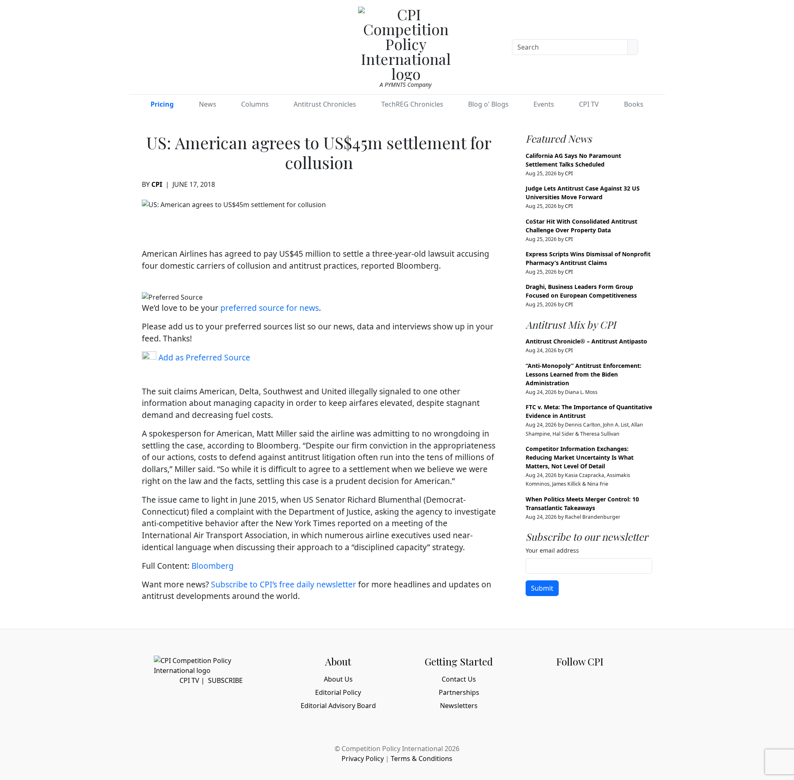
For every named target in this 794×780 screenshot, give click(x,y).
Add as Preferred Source (203, 357)
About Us (338, 679)
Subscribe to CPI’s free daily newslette (282, 584)
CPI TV (589, 104)
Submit (542, 588)
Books (633, 104)
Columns (255, 104)
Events (543, 104)
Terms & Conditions (421, 758)
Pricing (162, 104)
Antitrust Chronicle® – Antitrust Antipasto (586, 341)
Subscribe (225, 680)
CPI (156, 184)
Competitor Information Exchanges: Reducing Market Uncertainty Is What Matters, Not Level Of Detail (580, 457)
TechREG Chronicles (412, 104)
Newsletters (459, 705)
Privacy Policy (363, 758)
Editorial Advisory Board (338, 705)
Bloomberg (212, 565)
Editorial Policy (338, 692)
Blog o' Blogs (488, 104)
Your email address (552, 550)
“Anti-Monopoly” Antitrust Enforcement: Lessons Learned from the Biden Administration (583, 374)
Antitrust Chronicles (325, 104)
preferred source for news (269, 307)
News (207, 104)
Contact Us (459, 679)
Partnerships (459, 692)
